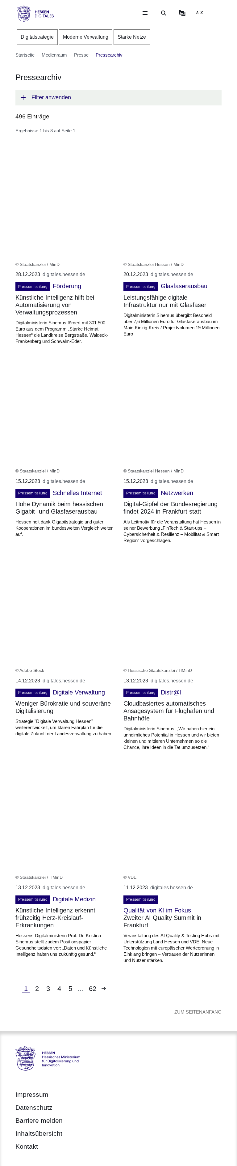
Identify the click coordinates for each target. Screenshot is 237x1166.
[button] (118, 97)
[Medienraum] (182, 13)
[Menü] (145, 13)
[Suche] (163, 13)
